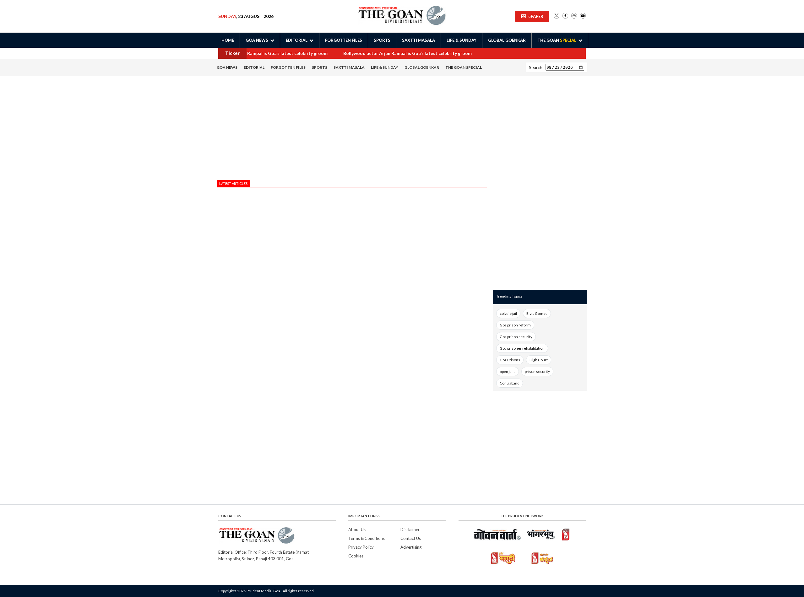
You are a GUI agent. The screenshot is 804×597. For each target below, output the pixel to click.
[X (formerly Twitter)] (556, 16)
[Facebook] (565, 16)
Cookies (355, 555)
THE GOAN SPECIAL (463, 67)
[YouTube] (583, 16)
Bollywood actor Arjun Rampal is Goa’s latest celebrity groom (260, 53)
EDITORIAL (254, 67)
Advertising (410, 547)
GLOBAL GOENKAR (507, 40)
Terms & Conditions (366, 538)
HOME (227, 40)
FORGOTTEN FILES (343, 40)
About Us (357, 529)
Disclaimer (410, 529)
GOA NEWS (227, 67)
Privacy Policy (361, 547)
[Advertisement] (352, 130)
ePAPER (535, 16)
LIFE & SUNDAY (461, 40)
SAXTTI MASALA (418, 40)
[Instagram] (574, 16)
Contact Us (410, 538)
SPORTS (382, 40)
